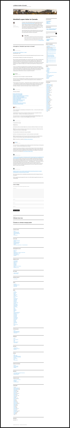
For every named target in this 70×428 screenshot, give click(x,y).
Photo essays (15, 402)
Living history (54, 47)
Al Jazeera (15, 291)
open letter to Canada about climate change (28, 23)
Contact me (48, 69)
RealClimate (15, 255)
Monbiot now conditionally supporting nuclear (20, 97)
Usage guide (48, 39)
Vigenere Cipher (15, 342)
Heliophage (15, 251)
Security (47, 104)
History (47, 91)
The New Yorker (15, 318)
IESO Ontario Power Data (16, 242)
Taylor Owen (15, 349)
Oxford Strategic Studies (16, 373)
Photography (48, 100)
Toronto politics (15, 358)
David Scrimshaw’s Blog (16, 331)
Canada (14, 26)
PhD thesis (15, 401)
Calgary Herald (15, 294)
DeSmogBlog (15, 250)
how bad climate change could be (28, 151)
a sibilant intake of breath (20, 5)
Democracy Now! (16, 298)
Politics (14, 404)
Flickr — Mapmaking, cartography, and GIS (52, 28)
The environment (49, 107)
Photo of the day (15, 403)
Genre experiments (16, 339)
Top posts (48, 74)
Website (14, 206)
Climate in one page (16, 273)
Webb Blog (15, 367)
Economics (16, 26)
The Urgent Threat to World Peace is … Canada (20, 52)
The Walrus (15, 321)
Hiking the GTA (15, 262)
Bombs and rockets (16, 388)
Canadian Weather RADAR (17, 240)
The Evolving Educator (16, 267)
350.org (14, 231)
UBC (14, 359)
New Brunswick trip (49, 21)
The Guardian (15, 315)
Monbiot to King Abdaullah (17, 98)
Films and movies (16, 393)
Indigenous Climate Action (17, 233)
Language (15, 396)
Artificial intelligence (49, 84)
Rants (14, 406)
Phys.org (15, 365)
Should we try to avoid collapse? (17, 94)
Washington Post (16, 324)
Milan (13, 24)
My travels (48, 77)
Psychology (15, 405)
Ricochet (15, 309)
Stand (14, 234)
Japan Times (15, 301)
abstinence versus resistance (28, 139)
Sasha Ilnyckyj (15, 285)
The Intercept (15, 316)
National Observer (16, 305)
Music (14, 399)
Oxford (47, 97)
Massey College (15, 355)
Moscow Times (15, 304)
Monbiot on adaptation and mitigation (18, 96)
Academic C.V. (48, 68)
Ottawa (14, 400)
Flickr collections (49, 23)
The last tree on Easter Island (50, 55)
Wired (14, 325)
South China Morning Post (17, 312)
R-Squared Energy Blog (16, 254)
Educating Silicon (16, 260)
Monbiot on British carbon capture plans (19, 99)
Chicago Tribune (16, 296)
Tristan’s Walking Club (49, 76)
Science (47, 103)
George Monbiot (16, 261)
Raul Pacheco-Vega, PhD (16, 348)
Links (14, 340)
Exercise (15, 392)
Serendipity (15, 381)
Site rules (48, 78)
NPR (14, 307)
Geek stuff (48, 90)
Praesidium (15, 264)
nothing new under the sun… (17, 253)
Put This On (15, 265)
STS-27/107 (15, 409)
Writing (47, 110)
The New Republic (16, 317)
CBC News (15, 295)
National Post (15, 306)
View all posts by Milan (41, 40)
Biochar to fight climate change (17, 93)
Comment (14, 188)
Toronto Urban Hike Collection (50, 75)
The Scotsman (15, 319)
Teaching (48, 106)
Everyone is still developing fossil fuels (51, 49)
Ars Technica (15, 292)
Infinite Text (15, 380)
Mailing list (48, 40)
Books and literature (16, 389)
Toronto (15, 412)
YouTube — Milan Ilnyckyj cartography (51, 29)
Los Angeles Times (16, 302)
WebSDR (15, 244)
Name (14, 199)
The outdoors (15, 411)
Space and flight (15, 408)
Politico (14, 308)
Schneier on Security (16, 374)
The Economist (15, 314)
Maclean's (15, 303)
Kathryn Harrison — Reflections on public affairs (19, 252)
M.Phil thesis (48, 94)
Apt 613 (14, 330)
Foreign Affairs (15, 299)
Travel (14, 413)
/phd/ (14, 354)
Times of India (15, 322)
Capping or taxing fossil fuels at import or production (21, 95)
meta (14, 341)
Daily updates (48, 87)
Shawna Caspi (15, 286)
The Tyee (15, 320)
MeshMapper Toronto (16, 243)
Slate (14, 311)
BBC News (15, 293)
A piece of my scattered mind (17, 379)
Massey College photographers (17, 356)
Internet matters (16, 395)
